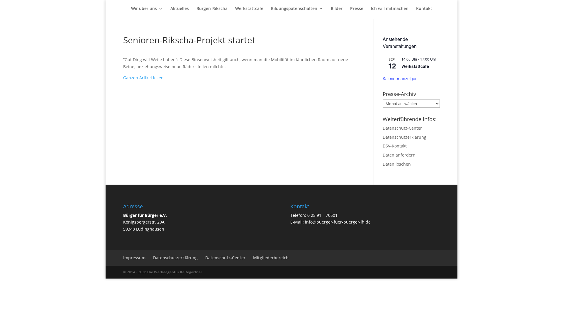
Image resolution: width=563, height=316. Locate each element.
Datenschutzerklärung (404, 137)
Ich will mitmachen (389, 8)
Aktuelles (179, 8)
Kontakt (424, 8)
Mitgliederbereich (271, 257)
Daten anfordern (399, 155)
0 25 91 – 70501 (322, 215)
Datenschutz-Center (402, 128)
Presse (356, 8)
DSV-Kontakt (395, 146)
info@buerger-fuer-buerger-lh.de (338, 222)
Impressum (134, 257)
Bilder (336, 8)
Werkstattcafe (249, 8)
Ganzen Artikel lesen (143, 77)
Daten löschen (397, 164)
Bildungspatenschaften (294, 8)
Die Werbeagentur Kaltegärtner (174, 271)
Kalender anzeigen (400, 78)
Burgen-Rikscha (212, 8)
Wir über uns (144, 8)
